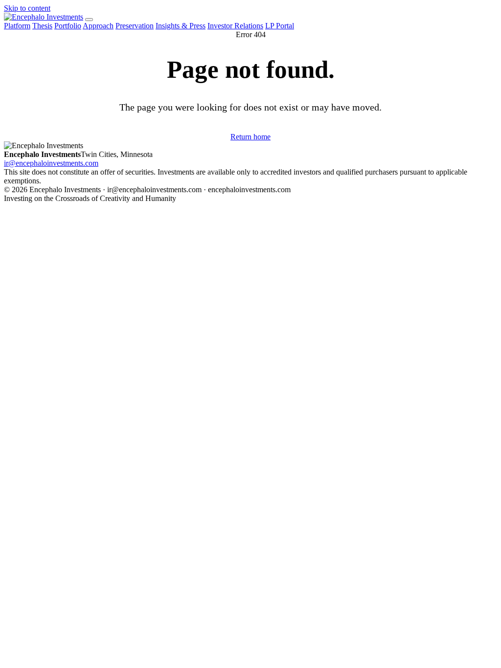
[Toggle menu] (89, 19)
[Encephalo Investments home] (43, 17)
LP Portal (279, 26)
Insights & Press (180, 26)
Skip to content (27, 8)
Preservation (134, 26)
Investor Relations (235, 26)
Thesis (42, 26)
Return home (250, 137)
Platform (17, 26)
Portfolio (67, 26)
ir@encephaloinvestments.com (51, 163)
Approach (98, 26)
